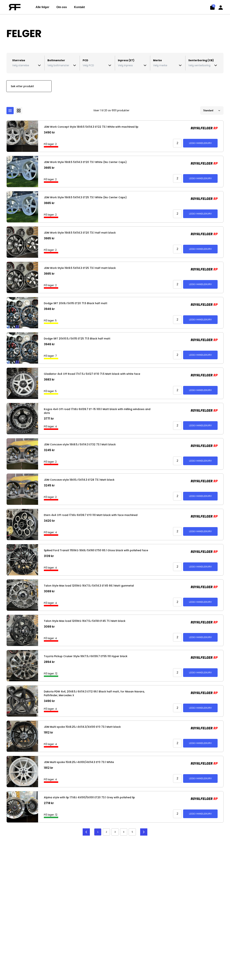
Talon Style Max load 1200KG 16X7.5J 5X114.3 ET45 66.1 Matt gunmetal (89, 585)
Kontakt (79, 7)
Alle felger (42, 7)
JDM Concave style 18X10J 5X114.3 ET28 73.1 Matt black (79, 480)
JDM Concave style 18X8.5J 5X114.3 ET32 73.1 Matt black (80, 444)
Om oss (61, 7)
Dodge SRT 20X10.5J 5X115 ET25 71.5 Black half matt (77, 338)
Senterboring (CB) (201, 60)
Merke (157, 60)
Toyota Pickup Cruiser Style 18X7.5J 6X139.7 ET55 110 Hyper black (85, 656)
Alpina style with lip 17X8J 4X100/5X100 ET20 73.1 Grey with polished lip (89, 797)
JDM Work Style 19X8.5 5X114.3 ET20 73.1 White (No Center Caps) (85, 162)
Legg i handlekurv (200, 143)
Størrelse (18, 60)
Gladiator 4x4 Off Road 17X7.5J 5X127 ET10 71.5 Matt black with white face (92, 374)
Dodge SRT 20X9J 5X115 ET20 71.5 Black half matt (75, 303)
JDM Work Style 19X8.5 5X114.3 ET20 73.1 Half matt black (80, 232)
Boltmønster (56, 60)
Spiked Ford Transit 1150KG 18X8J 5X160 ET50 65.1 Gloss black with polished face (96, 550)
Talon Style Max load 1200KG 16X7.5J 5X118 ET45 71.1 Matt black (84, 621)
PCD (85, 60)
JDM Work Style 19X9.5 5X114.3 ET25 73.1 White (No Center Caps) (85, 197)
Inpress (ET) (126, 60)
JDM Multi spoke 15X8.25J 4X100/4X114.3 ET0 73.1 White (79, 762)
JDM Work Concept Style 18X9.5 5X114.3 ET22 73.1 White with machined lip (91, 127)
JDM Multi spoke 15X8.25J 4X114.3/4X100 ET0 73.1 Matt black (82, 727)
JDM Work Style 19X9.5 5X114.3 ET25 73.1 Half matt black (80, 268)
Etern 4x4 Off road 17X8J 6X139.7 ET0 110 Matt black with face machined (90, 515)
